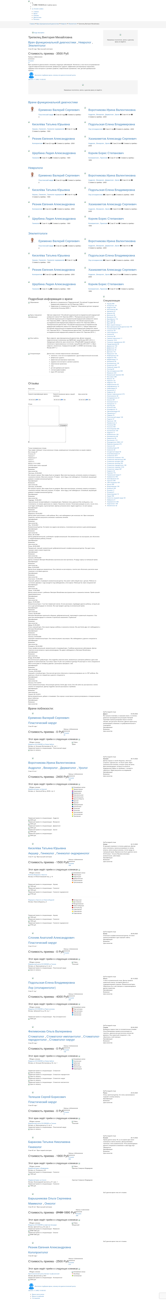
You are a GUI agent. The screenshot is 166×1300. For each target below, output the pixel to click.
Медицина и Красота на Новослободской (41, 900)
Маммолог (35, 1203)
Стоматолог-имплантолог (64, 1036)
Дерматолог (109, 114)
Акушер (35, 129)
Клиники (36, 15)
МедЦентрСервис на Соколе (37, 1180)
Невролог (85, 42)
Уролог (117, 114)
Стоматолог (36, 1036)
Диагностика (37, 17)
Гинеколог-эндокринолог (56, 129)
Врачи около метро (38, 1294)
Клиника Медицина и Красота (37, 875)
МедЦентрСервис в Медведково (38, 1168)
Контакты (36, 19)
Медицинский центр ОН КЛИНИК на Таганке (42, 964)
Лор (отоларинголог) (95, 129)
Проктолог (104, 158)
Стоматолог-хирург (62, 1039)
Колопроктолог (37, 143)
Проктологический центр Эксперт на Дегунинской (43, 1274)
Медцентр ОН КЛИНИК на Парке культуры (41, 1009)
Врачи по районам (38, 1296)
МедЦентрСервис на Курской (37, 789)
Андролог (92, 114)
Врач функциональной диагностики (52, 42)
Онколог (50, 1203)
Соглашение (36, 1298)
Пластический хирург (46, 114)
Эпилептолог (37, 45)
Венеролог (100, 114)
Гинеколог (42, 129)
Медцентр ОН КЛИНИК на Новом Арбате (41, 744)
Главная (36, 12)
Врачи (35, 13)
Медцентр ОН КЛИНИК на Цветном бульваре (42, 1225)
